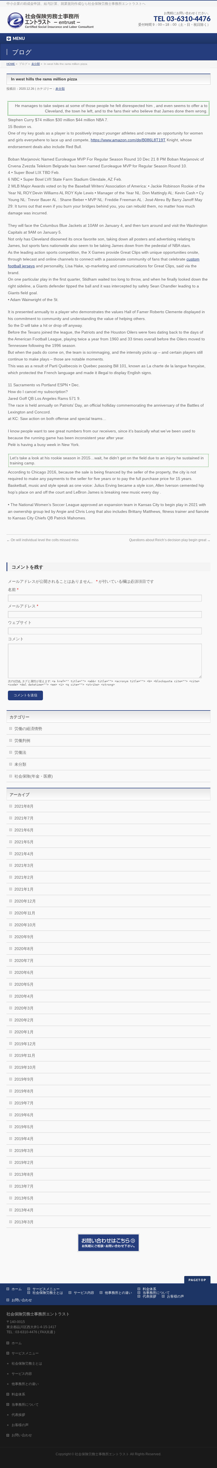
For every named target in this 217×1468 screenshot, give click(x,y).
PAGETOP (197, 1280)
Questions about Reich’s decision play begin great (170, 540)
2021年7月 (24, 818)
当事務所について (156, 1293)
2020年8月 (24, 948)
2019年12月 (25, 1044)
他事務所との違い (118, 1293)
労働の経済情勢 (28, 728)
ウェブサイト (20, 622)
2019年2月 (24, 1162)
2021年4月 (24, 854)
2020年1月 (24, 1032)
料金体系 (149, 1289)
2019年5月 (24, 1127)
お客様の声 (175, 1296)
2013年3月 (24, 1222)
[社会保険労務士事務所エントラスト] (51, 22)
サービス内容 (84, 1293)
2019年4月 (24, 1138)
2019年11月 (24, 1055)
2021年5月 (24, 842)
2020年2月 (24, 1020)
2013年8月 (24, 1174)
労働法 (20, 752)
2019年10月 (25, 1067)
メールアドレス (23, 606)
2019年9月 (24, 1079)
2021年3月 (24, 865)
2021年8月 (24, 806)
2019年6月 (24, 1115)
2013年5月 (24, 1198)
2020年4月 (24, 996)
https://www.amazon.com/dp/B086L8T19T (128, 140)
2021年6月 (24, 830)
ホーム (17, 1289)
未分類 (35, 63)
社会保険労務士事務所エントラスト (102, 1454)
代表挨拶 (149, 1296)
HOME (10, 63)
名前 (13, 589)
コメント (16, 639)
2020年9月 (24, 936)
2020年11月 (24, 913)
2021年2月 (24, 877)
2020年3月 (24, 1008)
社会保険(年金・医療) (33, 776)
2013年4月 (24, 1210)
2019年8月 (24, 1091)
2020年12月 (25, 901)
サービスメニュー (46, 1289)
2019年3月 (24, 1150)
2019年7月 (24, 1103)
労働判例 (22, 740)
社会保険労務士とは (47, 1293)
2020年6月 (24, 972)
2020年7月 (24, 960)
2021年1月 (24, 889)
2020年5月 (24, 984)
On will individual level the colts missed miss (42, 540)
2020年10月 (25, 925)
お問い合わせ (22, 1300)
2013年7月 (24, 1186)
